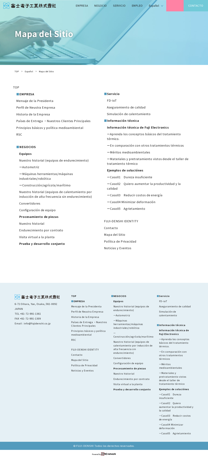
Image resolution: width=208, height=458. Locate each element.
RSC (19, 134)
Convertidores (29, 203)
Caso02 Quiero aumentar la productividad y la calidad (176, 407)
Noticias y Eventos (117, 248)
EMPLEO (137, 5)
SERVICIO (119, 5)
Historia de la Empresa (33, 114)
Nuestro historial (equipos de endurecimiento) (54, 160)
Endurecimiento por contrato (41, 230)
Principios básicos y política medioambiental (49, 127)
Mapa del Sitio (114, 234)
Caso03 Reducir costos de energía (136, 195)
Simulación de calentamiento (129, 114)
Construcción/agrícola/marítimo (46, 185)
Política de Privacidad (120, 241)
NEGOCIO (100, 5)
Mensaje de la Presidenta (34, 101)
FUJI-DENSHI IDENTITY (121, 221)
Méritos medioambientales (130, 152)
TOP (16, 87)
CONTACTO (195, 5)
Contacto (111, 228)
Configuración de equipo (37, 210)
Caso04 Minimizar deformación (133, 202)
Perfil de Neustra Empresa (35, 107)
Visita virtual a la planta (37, 237)
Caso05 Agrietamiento (127, 208)
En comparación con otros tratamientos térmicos (147, 145)
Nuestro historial (31, 223)
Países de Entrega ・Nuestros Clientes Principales (53, 121)
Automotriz (30, 167)
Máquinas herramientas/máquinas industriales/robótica (128, 324)
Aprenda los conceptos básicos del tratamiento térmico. (174, 343)
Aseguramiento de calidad (126, 107)
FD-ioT (112, 100)
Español (154, 5)
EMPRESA (82, 5)
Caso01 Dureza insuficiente (131, 177)
